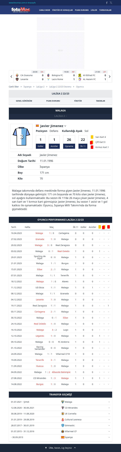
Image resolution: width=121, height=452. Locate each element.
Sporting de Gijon (40, 257)
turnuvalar (105, 10)
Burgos (65, 263)
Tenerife (65, 275)
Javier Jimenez (52, 125)
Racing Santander (40, 347)
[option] (29, 76)
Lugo (65, 329)
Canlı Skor (20, 9)
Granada (40, 239)
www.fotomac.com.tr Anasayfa (22, 2)
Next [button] (109, 76)
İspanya (27, 86)
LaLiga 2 (40, 86)
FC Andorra (63, 341)
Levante (40, 299)
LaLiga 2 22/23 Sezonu (60, 86)
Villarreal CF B (63, 354)
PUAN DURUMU (53, 101)
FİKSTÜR (78, 101)
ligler (94, 10)
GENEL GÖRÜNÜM (24, 101)
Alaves (65, 281)
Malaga (39, 233)
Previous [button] (11, 76)
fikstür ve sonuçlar (62, 10)
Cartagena (64, 233)
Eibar (39, 269)
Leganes (40, 335)
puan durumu (82, 10)
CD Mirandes (39, 378)
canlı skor (44, 10)
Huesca (39, 366)
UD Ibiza (40, 287)
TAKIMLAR (100, 101)
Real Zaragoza (63, 245)
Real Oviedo (63, 251)
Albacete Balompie (61, 372)
